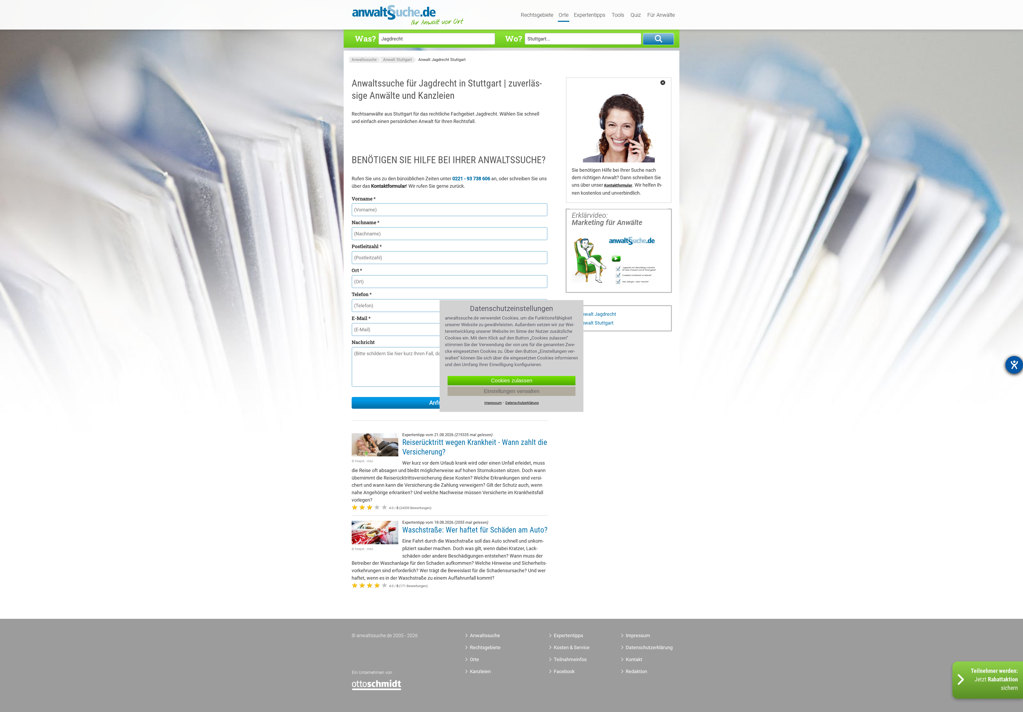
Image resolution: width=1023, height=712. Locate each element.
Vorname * (364, 198)
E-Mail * (361, 318)
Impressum (638, 635)
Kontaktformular (618, 185)
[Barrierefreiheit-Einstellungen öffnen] (1014, 365)
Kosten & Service (572, 647)
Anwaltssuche (364, 59)
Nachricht (363, 342)
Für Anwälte (661, 15)
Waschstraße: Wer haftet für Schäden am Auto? (474, 529)
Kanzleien (480, 671)
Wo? (513, 38)
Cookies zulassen (511, 380)
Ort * (357, 270)
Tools (618, 15)
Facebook (564, 671)
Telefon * (362, 294)
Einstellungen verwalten (511, 391)
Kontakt (634, 659)
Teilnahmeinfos (570, 659)
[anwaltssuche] (408, 25)
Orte (564, 15)
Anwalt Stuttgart (397, 59)
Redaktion (636, 671)
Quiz (636, 15)
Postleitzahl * (367, 246)
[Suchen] (658, 39)
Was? (365, 38)
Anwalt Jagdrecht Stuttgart (442, 59)
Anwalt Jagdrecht (597, 314)
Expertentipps (589, 15)
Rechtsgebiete (537, 15)
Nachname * (365, 222)
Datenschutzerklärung (643, 647)
